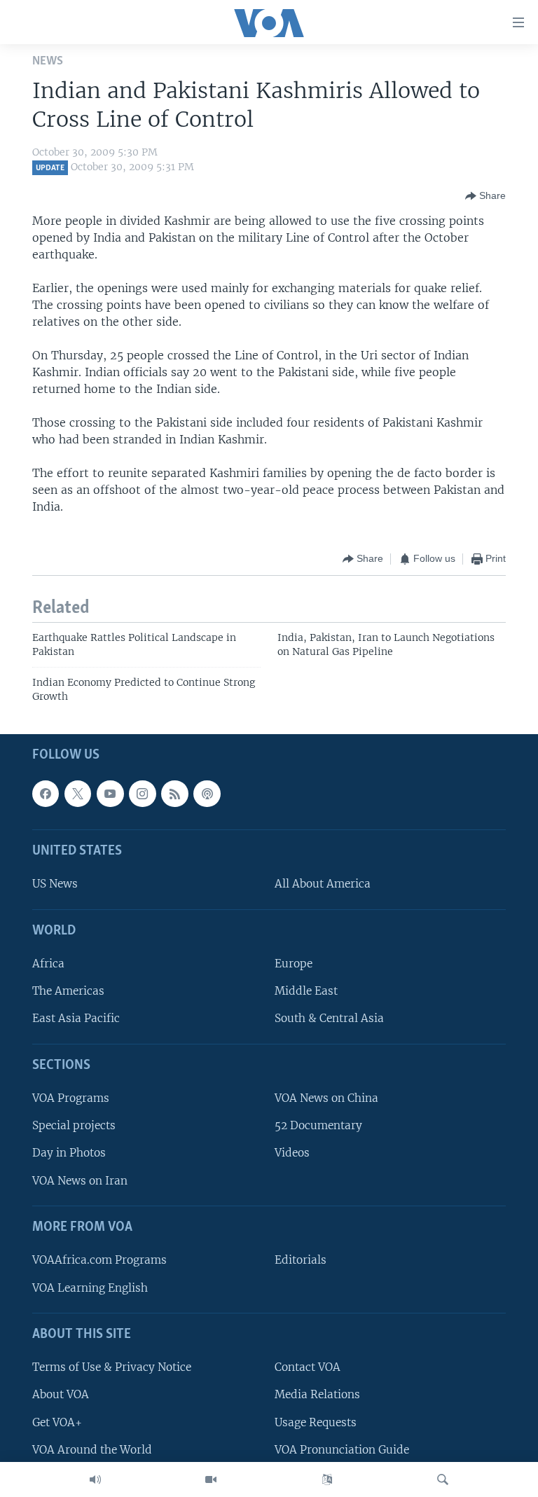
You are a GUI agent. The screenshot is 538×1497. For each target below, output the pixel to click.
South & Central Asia (329, 1019)
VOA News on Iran (79, 1180)
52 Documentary (318, 1125)
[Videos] (211, 1479)
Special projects (74, 1125)
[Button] (485, 196)
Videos (292, 1153)
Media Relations (317, 1395)
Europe (293, 963)
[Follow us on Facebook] (45, 793)
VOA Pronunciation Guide (342, 1449)
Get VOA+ (57, 1422)
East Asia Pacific (76, 1019)
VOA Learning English (90, 1288)
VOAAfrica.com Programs (99, 1260)
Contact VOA (307, 1367)
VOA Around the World (92, 1449)
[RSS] (174, 793)
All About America (323, 884)
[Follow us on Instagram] (142, 793)
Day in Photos (69, 1153)
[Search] (443, 1479)
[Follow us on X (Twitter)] (77, 793)
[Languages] (327, 1479)
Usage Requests (316, 1422)
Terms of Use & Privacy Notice (111, 1367)
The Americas (68, 991)
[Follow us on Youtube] (110, 793)
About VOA (60, 1395)
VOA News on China (326, 1098)
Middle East (306, 991)
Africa (48, 963)
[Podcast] (206, 793)
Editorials (300, 1260)
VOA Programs (70, 1098)
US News (55, 884)
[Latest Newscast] (95, 1479)
